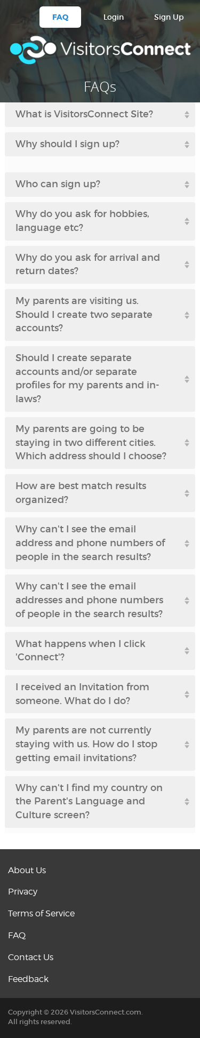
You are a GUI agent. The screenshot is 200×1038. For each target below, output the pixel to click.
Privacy (22, 892)
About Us (27, 870)
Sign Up (169, 17)
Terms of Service (41, 913)
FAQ (60, 17)
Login (113, 17)
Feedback (28, 979)
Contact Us (30, 957)
